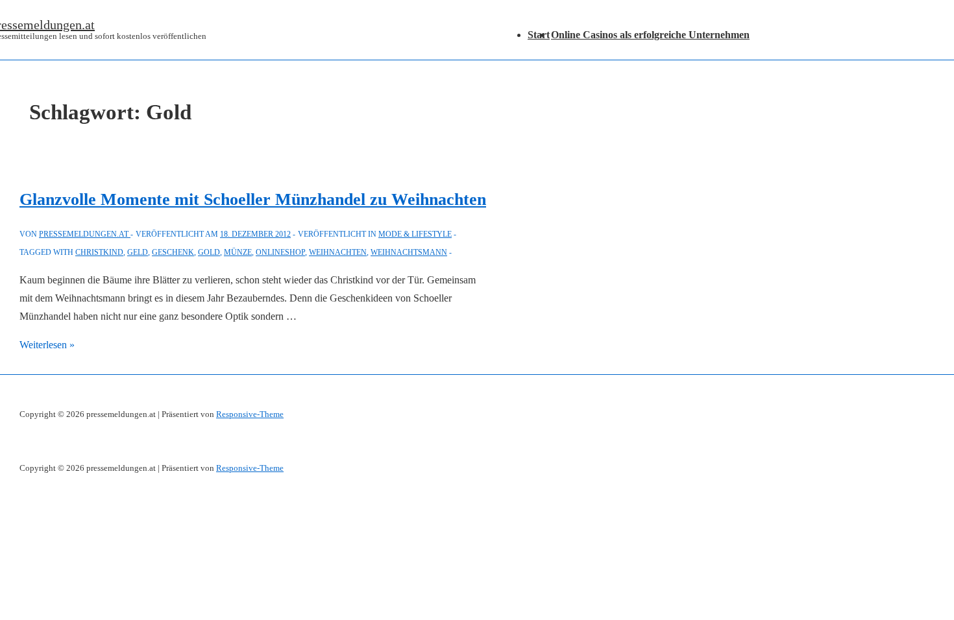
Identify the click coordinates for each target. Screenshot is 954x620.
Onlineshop (280, 252)
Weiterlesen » (47, 344)
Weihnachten (338, 252)
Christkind (99, 252)
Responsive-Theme (250, 414)
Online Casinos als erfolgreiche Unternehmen (650, 34)
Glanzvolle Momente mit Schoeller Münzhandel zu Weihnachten (252, 199)
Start (539, 34)
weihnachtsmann (409, 252)
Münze (238, 252)
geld (137, 252)
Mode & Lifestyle (415, 234)
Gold (209, 252)
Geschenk (173, 252)
